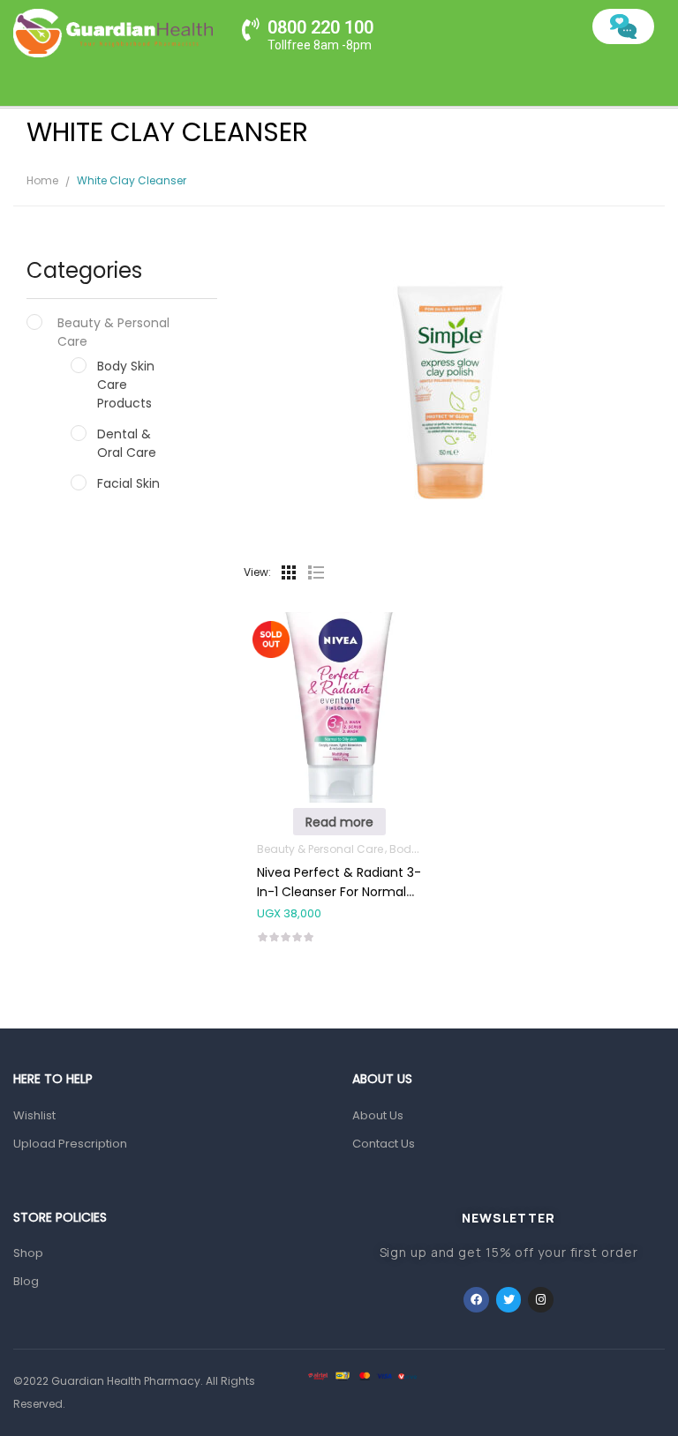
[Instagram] (541, 1300)
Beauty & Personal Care (113, 332)
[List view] (315, 572)
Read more (339, 822)
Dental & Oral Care (126, 443)
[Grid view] (288, 572)
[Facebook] (476, 1300)
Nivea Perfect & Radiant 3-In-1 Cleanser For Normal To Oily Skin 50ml (339, 892)
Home (42, 180)
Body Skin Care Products (125, 384)
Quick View (339, 671)
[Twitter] (509, 1300)
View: (257, 572)
